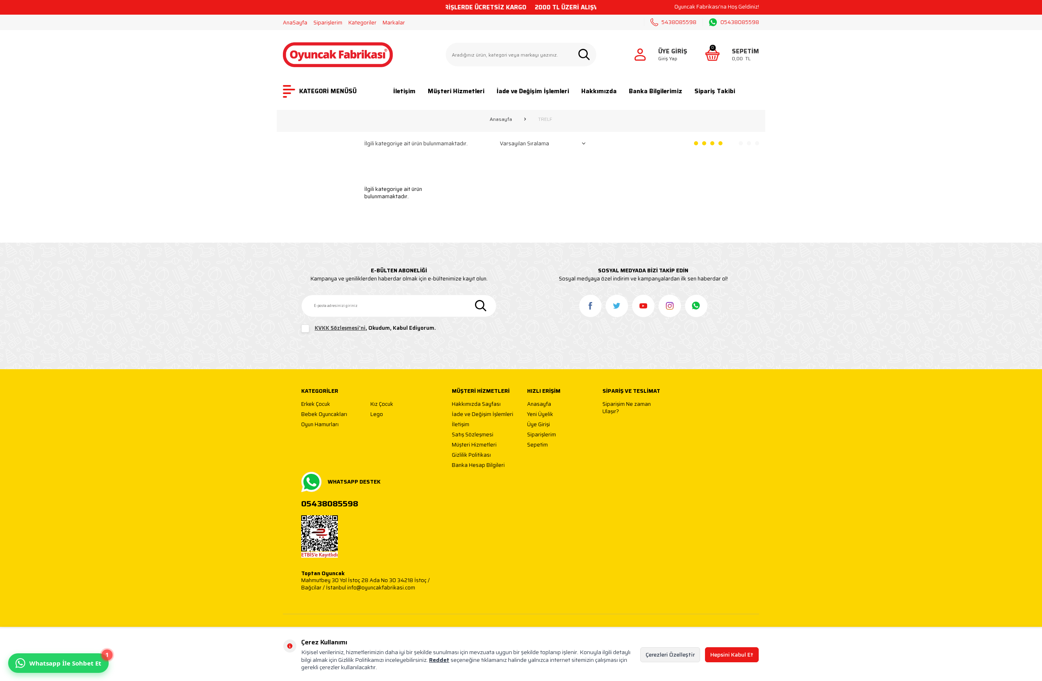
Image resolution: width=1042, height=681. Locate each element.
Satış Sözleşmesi (472, 435)
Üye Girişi (538, 425)
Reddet (439, 659)
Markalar (394, 22)
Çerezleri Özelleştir (670, 654)
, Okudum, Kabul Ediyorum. (375, 328)
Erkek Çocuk (315, 404)
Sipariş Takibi (714, 91)
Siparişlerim (327, 22)
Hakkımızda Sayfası (476, 404)
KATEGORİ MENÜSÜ (328, 91)
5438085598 (678, 22)
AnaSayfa (295, 22)
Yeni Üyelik (540, 414)
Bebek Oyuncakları (324, 414)
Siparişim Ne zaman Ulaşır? (626, 408)
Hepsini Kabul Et (731, 654)
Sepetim (537, 445)
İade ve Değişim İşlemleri (533, 91)
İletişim (404, 91)
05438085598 (739, 22)
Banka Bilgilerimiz (655, 91)
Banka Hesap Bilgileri (478, 465)
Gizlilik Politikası (471, 455)
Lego (376, 414)
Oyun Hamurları (320, 425)
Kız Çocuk (381, 404)
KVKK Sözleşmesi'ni (340, 328)
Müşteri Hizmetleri (456, 91)
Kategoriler (362, 22)
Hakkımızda (599, 91)
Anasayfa (501, 119)
